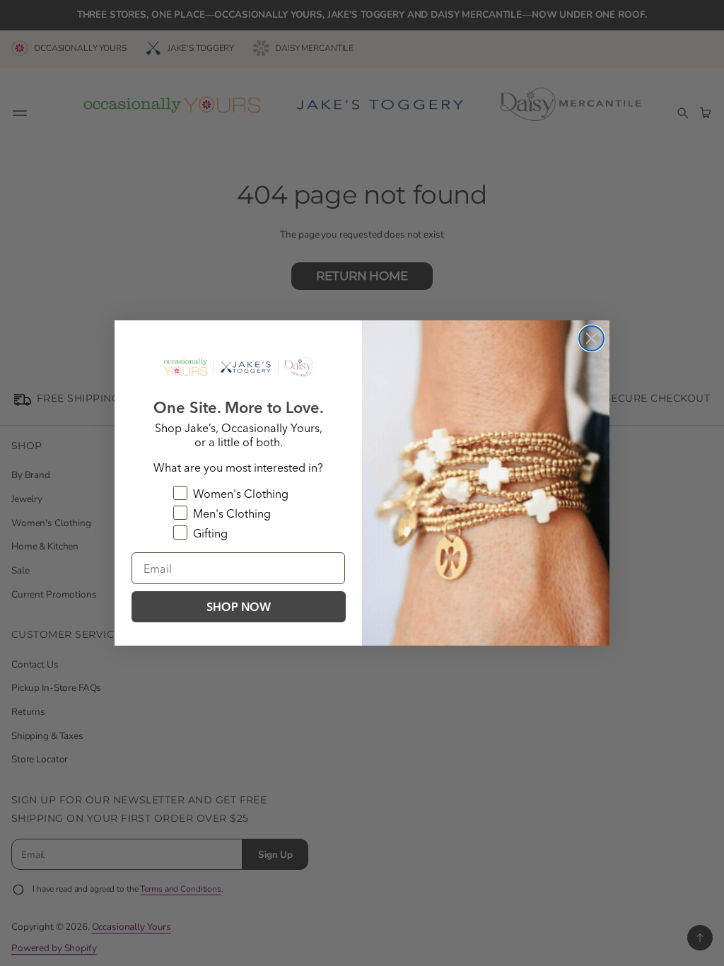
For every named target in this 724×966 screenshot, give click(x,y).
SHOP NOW (238, 607)
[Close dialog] (591, 338)
